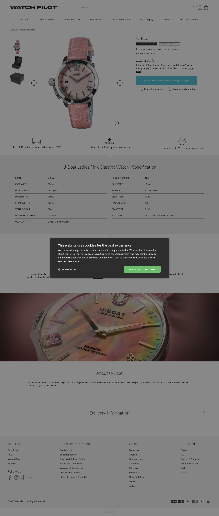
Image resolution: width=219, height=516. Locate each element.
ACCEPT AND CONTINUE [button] (142, 269)
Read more (73, 261)
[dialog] (109, 258)
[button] (67, 269)
